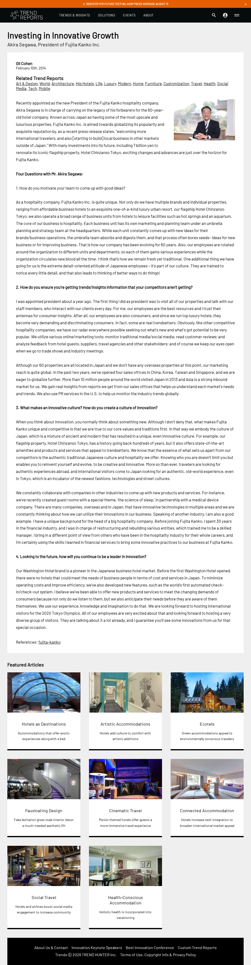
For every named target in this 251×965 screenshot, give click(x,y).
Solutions (106, 15)
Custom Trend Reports (197, 947)
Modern (124, 83)
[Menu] (236, 15)
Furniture (153, 83)
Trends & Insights (74, 15)
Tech (32, 88)
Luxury (110, 83)
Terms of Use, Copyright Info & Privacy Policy (158, 954)
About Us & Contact (51, 947)
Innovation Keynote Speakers (97, 947)
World (44, 83)
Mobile (44, 88)
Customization (176, 83)
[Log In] (225, 15)
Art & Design (27, 83)
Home (138, 83)
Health (209, 83)
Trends (61, 954)
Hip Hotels (85, 83)
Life (99, 83)
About (148, 15)
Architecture (62, 83)
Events (129, 15)
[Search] (214, 15)
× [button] (246, 4)
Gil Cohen (24, 63)
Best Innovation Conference (150, 947)
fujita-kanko (49, 641)
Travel (196, 83)
